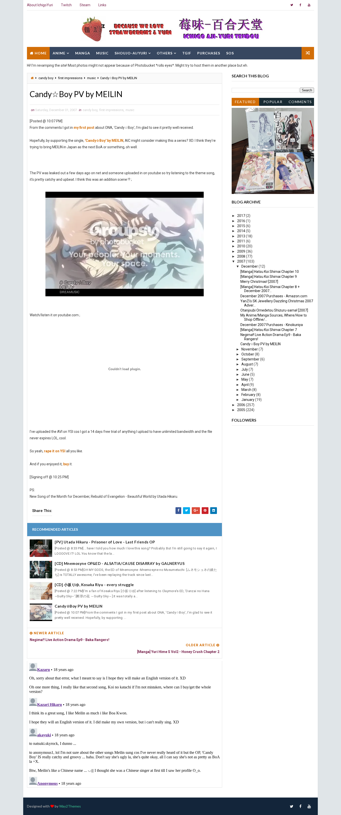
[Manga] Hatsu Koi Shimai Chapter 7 (268, 330)
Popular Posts (273, 103)
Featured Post (245, 103)
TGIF (186, 53)
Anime (59, 53)
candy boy (45, 78)
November (250, 349)
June (245, 374)
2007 (241, 261)
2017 (241, 216)
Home (41, 53)
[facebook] (300, 5)
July (245, 369)
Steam (85, 5)
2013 (241, 236)
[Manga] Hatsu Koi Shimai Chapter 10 (269, 272)
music (91, 78)
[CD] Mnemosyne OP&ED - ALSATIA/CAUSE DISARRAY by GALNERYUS (119, 563)
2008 (241, 256)
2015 (241, 226)
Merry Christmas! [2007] (259, 282)
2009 (241, 251)
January (248, 400)
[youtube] (309, 5)
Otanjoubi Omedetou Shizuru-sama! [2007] (274, 310)
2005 (241, 410)
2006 (241, 405)
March (246, 390)
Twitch (66, 5)
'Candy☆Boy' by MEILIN (104, 141)
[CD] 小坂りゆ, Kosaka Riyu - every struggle (94, 584)
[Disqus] (124, 723)
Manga (82, 53)
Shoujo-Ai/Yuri (131, 53)
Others (164, 53)
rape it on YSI (54, 451)
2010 (241, 246)
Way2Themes (70, 806)
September (250, 359)
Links (102, 5)
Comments (300, 102)
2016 (241, 221)
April (245, 385)
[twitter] (291, 5)
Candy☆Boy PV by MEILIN (78, 606)
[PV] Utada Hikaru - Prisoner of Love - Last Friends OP (105, 542)
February (248, 395)
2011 (241, 241)
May (245, 379)
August (247, 364)
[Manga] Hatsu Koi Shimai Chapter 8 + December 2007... (270, 289)
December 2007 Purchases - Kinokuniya (271, 325)
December (250, 266)
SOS (230, 53)
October (248, 354)
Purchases (208, 53)
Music (102, 53)
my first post (84, 128)
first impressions (70, 78)
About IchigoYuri (40, 5)
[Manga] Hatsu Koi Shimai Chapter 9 (268, 277)
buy (66, 464)
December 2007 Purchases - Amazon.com (273, 296)
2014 (241, 231)
